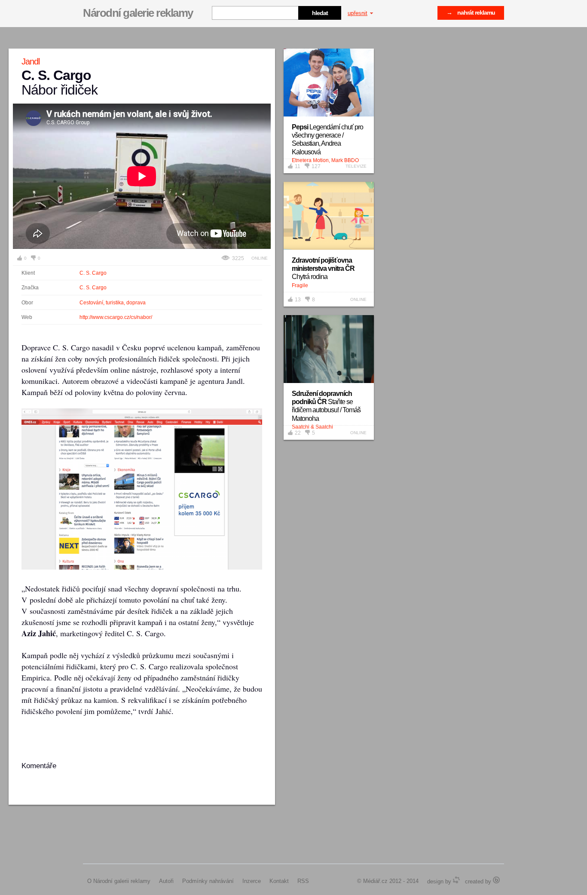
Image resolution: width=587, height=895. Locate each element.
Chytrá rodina (323, 268)
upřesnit (357, 13)
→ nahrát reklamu (470, 12)
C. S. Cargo (93, 273)
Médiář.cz (375, 881)
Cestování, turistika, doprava (112, 303)
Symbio (456, 880)
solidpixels (496, 880)
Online (259, 258)
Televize (356, 166)
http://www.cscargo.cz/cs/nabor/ (115, 317)
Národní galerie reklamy (138, 12)
